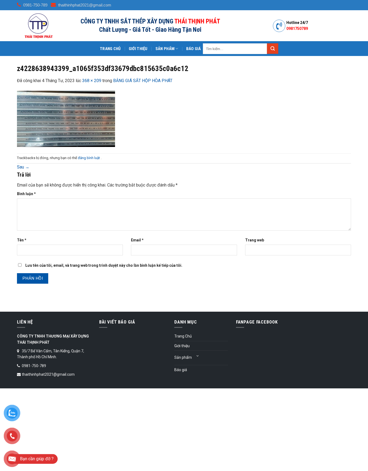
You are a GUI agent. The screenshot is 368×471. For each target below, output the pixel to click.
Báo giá (193, 48)
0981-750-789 (34, 5)
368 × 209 (91, 80)
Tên (21, 240)
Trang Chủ (110, 48)
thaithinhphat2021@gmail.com (84, 5)
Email (137, 240)
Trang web (254, 240)
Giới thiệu (138, 48)
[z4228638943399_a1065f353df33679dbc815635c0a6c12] (66, 118)
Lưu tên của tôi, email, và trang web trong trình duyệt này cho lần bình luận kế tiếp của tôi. (103, 265)
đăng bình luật (89, 158)
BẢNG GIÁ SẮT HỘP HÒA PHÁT (142, 80)
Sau (23, 167)
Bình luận (26, 194)
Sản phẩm (165, 48)
